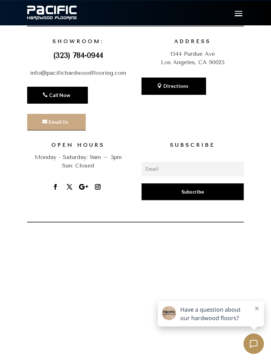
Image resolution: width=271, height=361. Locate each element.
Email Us (58, 122)
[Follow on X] (69, 186)
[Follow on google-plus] (83, 186)
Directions (175, 86)
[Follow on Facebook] (55, 186)
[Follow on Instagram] (97, 186)
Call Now (59, 95)
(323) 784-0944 (78, 55)
